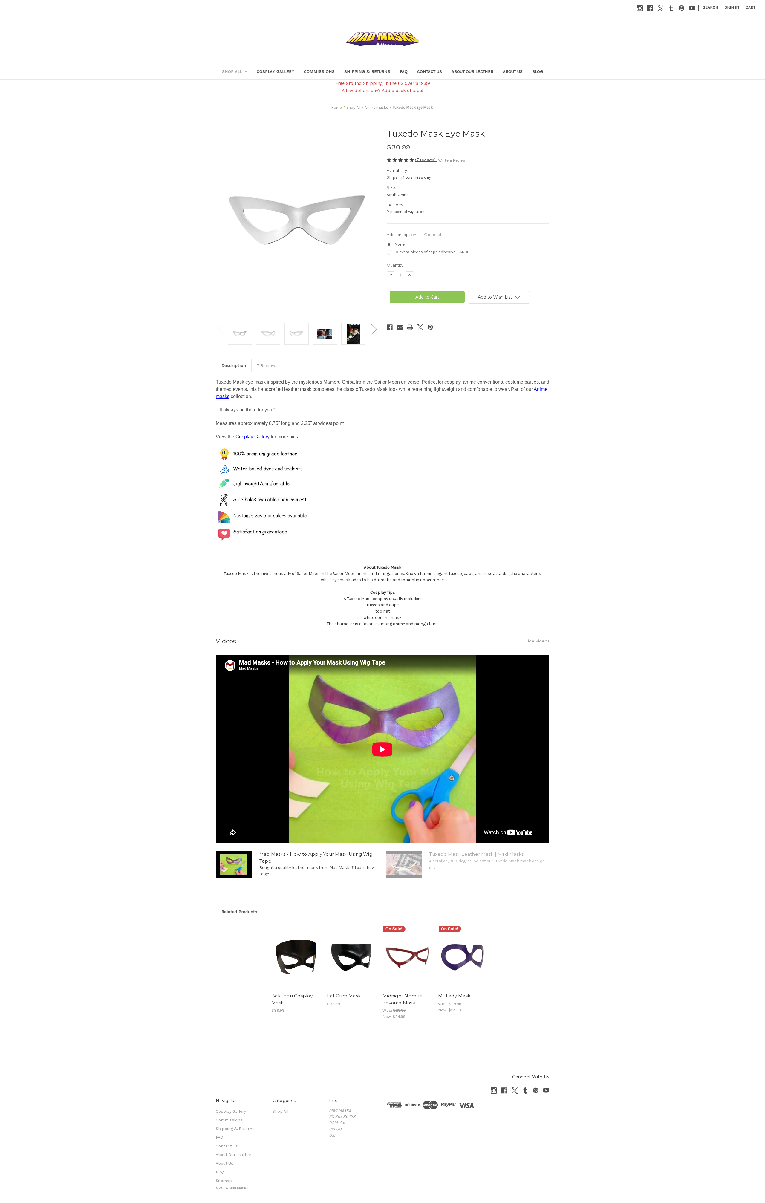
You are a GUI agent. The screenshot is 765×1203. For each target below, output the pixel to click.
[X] (660, 8)
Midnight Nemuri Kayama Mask (402, 999)
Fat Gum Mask (344, 996)
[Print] (410, 327)
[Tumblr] (671, 8)
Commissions (319, 71)
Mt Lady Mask (454, 996)
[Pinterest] (681, 8)
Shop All (232, 71)
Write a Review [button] (452, 160)
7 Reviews (267, 365)
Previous (220, 329)
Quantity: (395, 265)
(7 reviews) (426, 159)
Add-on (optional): (414, 234)
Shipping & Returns (367, 71)
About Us (513, 71)
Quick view (296, 957)
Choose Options (352, 962)
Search (710, 7)
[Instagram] (640, 8)
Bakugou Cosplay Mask (292, 999)
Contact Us (429, 71)
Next (374, 329)
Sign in (732, 7)
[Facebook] (650, 8)
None (399, 244)
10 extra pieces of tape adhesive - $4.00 (432, 252)
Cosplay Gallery (275, 71)
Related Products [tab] (239, 911)
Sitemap (224, 1180)
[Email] (400, 327)
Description (233, 365)
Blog (537, 71)
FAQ (404, 71)
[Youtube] (692, 8)
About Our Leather (472, 71)
